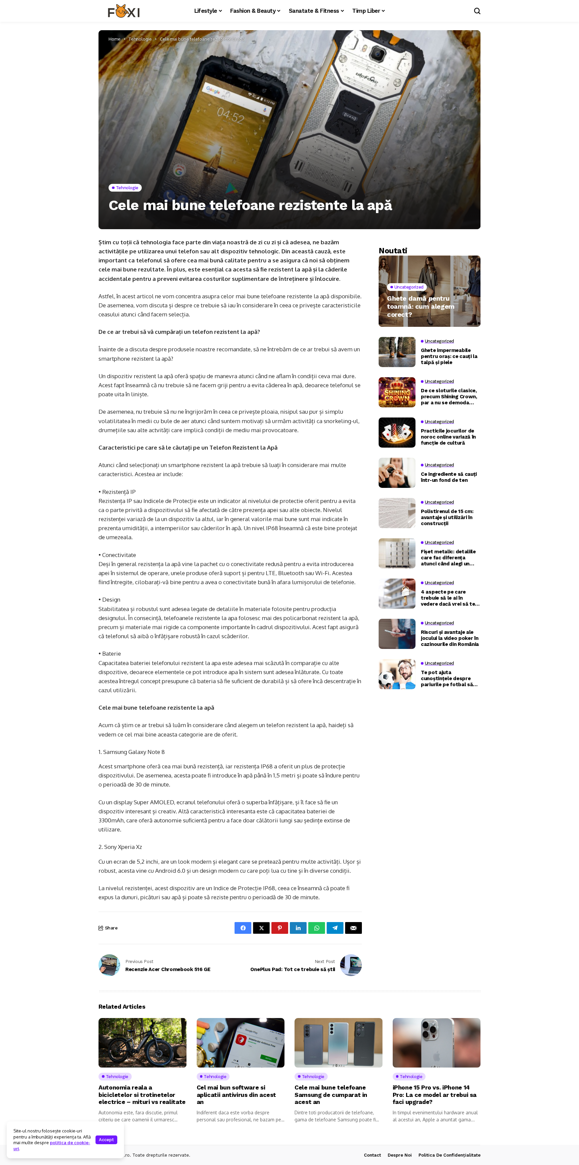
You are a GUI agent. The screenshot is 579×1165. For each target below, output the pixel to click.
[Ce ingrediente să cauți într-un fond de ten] (397, 473)
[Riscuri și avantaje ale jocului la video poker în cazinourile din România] (397, 634)
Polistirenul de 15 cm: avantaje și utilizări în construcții (447, 517)
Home (115, 39)
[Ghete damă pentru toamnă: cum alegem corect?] (429, 291)
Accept (106, 1139)
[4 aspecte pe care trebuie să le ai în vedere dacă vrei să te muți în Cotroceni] (397, 593)
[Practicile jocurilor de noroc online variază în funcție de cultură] (397, 432)
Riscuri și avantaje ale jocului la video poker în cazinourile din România (450, 638)
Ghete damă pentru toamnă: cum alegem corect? (421, 306)
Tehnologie (140, 39)
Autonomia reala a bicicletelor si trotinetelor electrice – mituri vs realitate (142, 1094)
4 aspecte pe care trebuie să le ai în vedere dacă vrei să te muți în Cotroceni (448, 598)
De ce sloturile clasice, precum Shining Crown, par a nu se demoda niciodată (449, 396)
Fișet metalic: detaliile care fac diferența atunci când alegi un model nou (448, 557)
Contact (372, 1155)
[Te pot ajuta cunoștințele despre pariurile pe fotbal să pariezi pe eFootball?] (397, 674)
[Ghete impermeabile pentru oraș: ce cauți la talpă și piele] (397, 352)
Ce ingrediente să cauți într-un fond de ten (449, 477)
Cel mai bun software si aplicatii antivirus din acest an (236, 1094)
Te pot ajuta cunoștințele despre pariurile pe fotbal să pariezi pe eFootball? (447, 678)
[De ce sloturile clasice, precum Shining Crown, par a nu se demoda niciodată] (397, 392)
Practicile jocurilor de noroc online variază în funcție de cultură (448, 436)
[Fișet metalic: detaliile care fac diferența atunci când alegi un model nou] (397, 553)
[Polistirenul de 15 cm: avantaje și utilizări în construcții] (397, 513)
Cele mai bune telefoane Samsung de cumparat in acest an (331, 1094)
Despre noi (400, 1155)
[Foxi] (124, 11)
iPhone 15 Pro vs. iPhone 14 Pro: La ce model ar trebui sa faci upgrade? (435, 1094)
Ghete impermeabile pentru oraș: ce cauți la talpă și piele (449, 356)
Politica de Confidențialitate (449, 1155)
